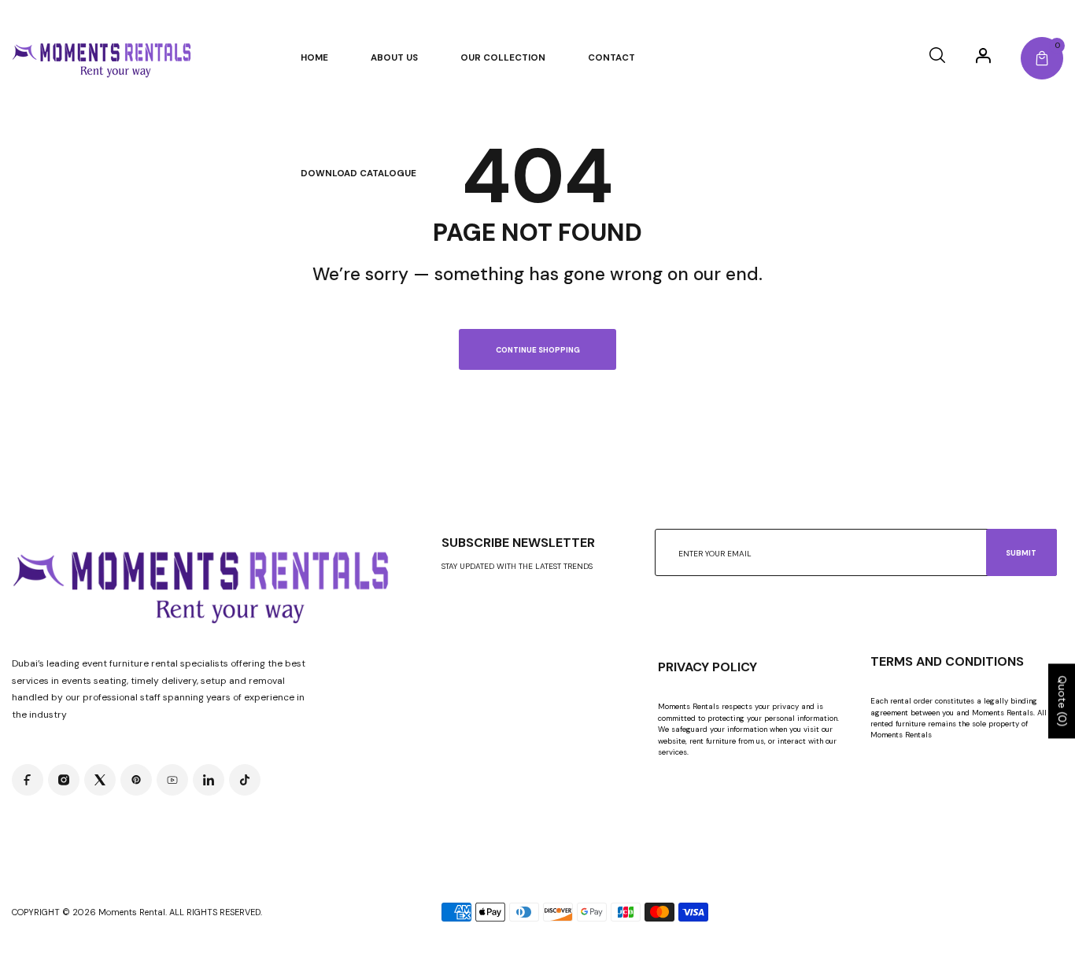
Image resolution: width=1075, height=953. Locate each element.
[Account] (983, 55)
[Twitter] (100, 780)
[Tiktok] (244, 780)
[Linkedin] (208, 780)
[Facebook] (27, 780)
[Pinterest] (136, 780)
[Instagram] (63, 780)
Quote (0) (1062, 701)
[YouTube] (172, 780)
